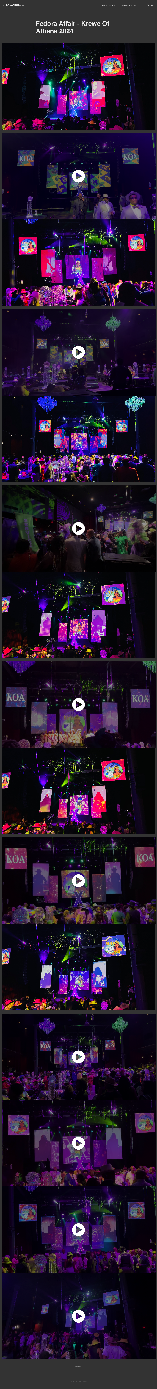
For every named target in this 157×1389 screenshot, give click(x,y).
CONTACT (103, 5)
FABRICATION (127, 5)
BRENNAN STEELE (13, 5)
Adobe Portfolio (82, 1381)
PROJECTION (114, 5)
